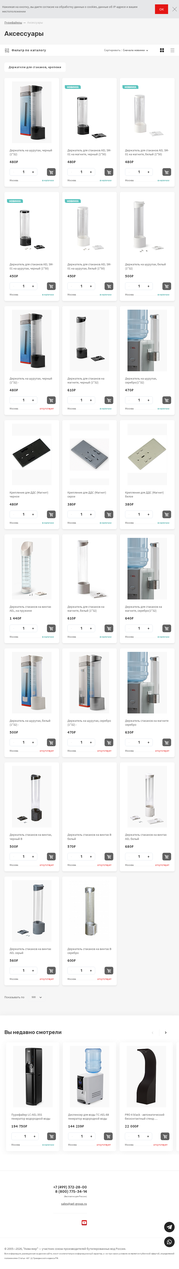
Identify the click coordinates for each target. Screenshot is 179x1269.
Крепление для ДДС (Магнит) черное (29, 494)
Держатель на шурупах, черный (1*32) (31, 152)
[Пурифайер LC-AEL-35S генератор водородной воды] (33, 1076)
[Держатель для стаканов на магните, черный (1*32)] (89, 340)
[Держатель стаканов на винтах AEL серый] (32, 911)
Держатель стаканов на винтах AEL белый (146, 837)
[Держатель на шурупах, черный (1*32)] (32, 112)
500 (34, 997)
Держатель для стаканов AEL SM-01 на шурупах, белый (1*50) (89, 266)
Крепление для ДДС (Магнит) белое (144, 494)
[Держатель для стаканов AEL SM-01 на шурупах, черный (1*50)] (32, 226)
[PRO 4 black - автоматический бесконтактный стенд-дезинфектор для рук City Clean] (146, 1076)
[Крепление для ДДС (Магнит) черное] (32, 454)
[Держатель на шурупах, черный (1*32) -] (32, 340)
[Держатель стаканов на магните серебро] (147, 682)
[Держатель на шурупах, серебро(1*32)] (147, 340)
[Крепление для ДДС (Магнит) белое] (147, 454)
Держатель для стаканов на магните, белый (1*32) (85, 609)
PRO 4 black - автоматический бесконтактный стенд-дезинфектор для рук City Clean (146, 1117)
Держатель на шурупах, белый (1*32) (145, 266)
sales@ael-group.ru (74, 1204)
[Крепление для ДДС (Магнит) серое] (89, 454)
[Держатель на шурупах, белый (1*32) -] (32, 682)
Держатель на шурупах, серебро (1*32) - (89, 723)
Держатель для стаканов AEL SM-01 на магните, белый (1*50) (147, 152)
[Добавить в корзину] (51, 172)
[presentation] (152, 1032)
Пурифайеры (13, 22)
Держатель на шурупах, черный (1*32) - (31, 380)
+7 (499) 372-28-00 (70, 1187)
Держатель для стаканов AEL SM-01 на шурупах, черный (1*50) (31, 266)
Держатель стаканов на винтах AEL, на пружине (30, 609)
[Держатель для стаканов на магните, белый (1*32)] (89, 568)
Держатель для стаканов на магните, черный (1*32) (85, 380)
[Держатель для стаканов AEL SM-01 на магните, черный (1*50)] (89, 112)
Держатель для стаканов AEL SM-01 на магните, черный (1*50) (89, 152)
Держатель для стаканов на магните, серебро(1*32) (143, 609)
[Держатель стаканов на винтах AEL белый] (147, 796)
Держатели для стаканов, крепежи (35, 67)
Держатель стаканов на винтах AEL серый (30, 951)
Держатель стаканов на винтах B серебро (89, 951)
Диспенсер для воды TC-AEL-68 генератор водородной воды (88, 1117)
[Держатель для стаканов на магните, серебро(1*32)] (147, 568)
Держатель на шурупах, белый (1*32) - (30, 723)
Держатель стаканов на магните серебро (147, 723)
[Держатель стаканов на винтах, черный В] (32, 796)
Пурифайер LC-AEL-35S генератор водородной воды (30, 1117)
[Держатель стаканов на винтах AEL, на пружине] (32, 568)
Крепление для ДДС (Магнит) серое (86, 494)
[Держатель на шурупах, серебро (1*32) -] (89, 682)
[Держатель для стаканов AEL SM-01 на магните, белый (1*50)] (147, 112)
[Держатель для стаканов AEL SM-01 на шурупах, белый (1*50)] (89, 226)
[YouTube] (84, 1222)
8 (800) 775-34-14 (71, 1192)
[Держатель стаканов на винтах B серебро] (89, 911)
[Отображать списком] (172, 50)
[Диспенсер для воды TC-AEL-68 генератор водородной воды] (89, 1076)
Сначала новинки (134, 50)
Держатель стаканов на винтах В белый (89, 837)
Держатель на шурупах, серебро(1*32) (141, 380)
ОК (161, 9)
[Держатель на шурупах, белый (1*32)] (147, 226)
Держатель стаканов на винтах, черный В (31, 837)
